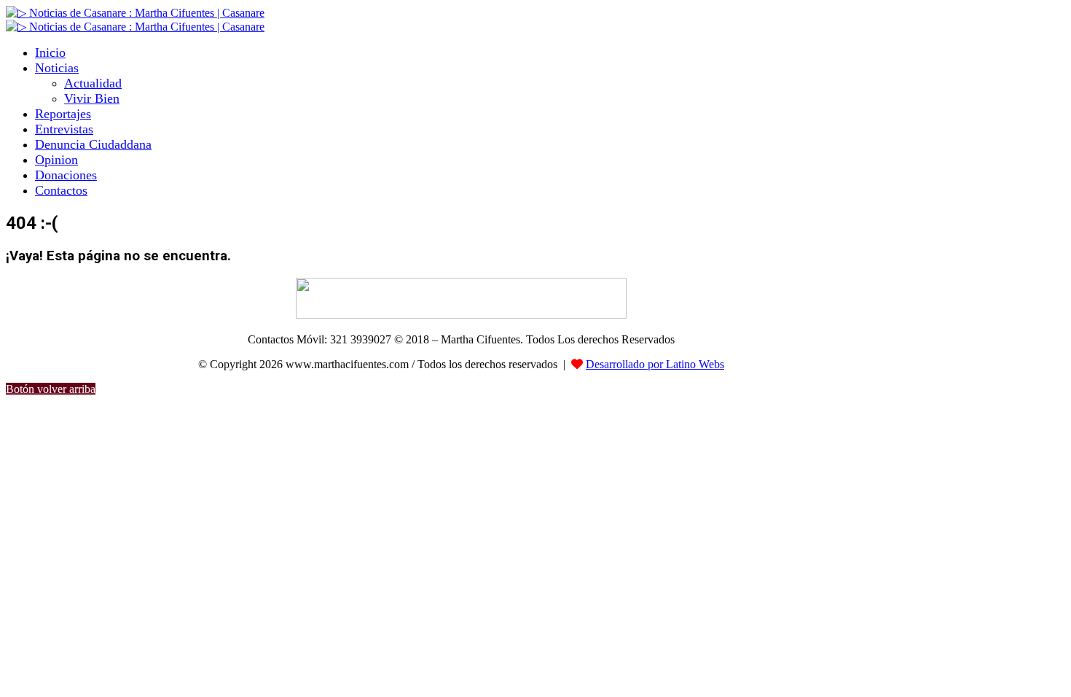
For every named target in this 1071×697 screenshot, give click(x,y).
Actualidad (93, 83)
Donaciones (66, 175)
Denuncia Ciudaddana (93, 144)
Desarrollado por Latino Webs (655, 364)
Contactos (61, 190)
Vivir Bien (91, 98)
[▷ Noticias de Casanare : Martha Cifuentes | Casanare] (135, 13)
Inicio (50, 52)
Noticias (57, 68)
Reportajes (63, 113)
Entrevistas (64, 129)
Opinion (56, 159)
